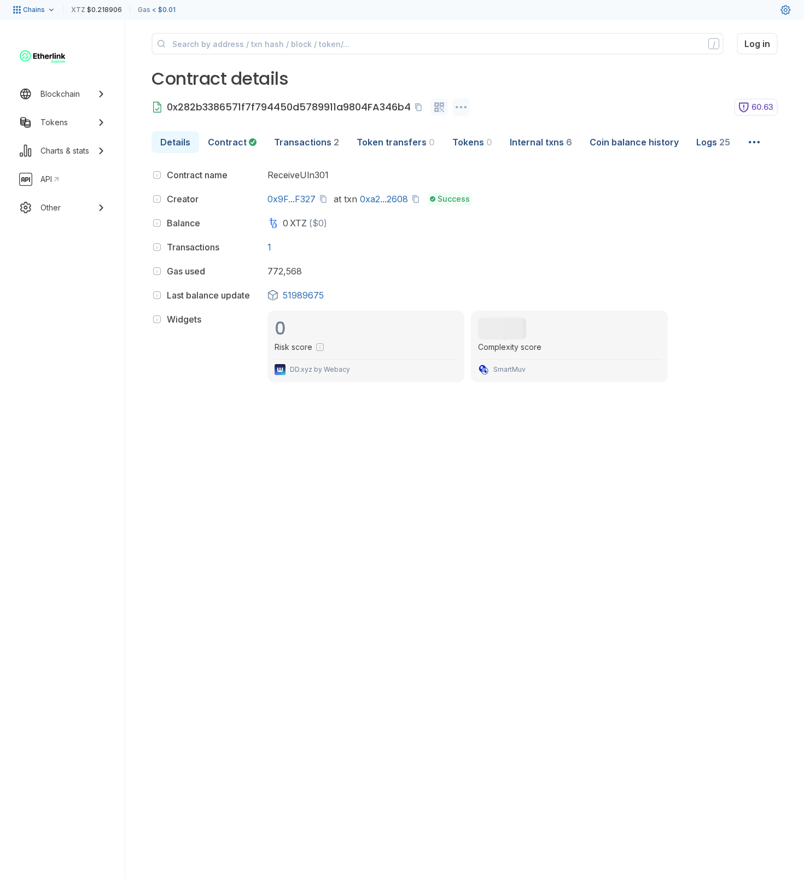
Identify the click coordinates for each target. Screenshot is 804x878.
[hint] (157, 174)
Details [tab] (175, 142)
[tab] (232, 142)
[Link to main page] (43, 56)
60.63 (762, 107)
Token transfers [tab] (396, 142)
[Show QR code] (439, 107)
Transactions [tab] (306, 142)
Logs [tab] (713, 142)
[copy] (420, 107)
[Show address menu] (461, 107)
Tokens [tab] (472, 142)
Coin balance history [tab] (634, 142)
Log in (757, 43)
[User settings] (785, 9)
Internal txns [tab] (541, 142)
